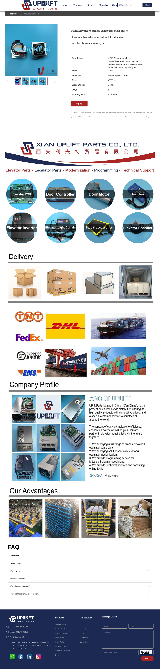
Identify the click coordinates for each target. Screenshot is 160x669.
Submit (147, 658)
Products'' (13, 14)
